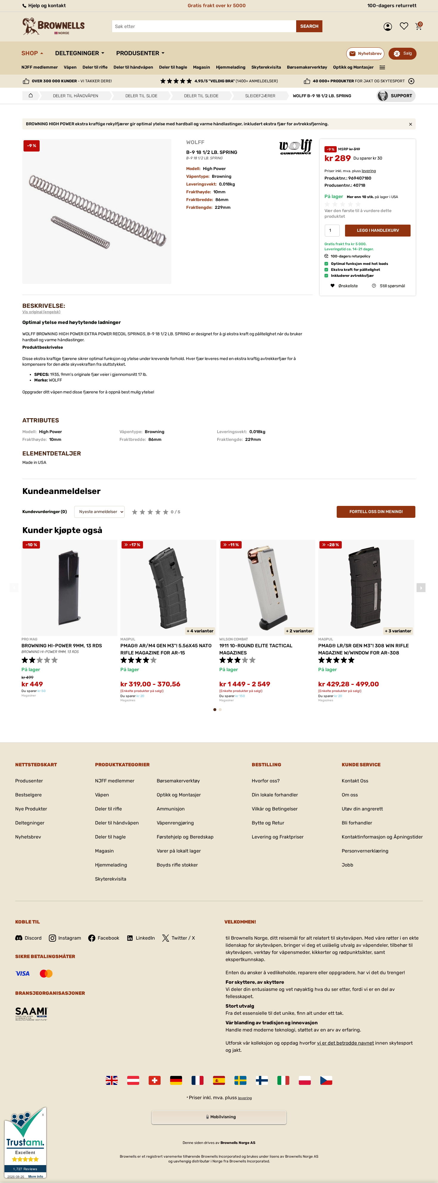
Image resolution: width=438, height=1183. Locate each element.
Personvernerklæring (365, 851)
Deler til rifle (95, 67)
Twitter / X (183, 938)
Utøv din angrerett (362, 809)
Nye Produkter (31, 809)
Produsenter (137, 53)
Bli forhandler (357, 823)
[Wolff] (295, 147)
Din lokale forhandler (275, 795)
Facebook (108, 938)
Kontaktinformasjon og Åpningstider (382, 837)
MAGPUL (127, 639)
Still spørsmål (392, 285)
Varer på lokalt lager (179, 851)
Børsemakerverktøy (307, 67)
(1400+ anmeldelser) (236, 81)
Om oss (350, 795)
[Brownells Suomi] (262, 1080)
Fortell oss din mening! (376, 511)
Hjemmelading (231, 67)
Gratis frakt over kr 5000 (217, 5)
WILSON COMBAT (233, 639)
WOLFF (195, 142)
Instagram (69, 938)
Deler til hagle (173, 67)
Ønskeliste (405, 26)
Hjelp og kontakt (46, 5)
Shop (29, 53)
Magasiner (28, 695)
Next (421, 587)
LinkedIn (145, 938)
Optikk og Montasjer (353, 67)
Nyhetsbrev (28, 837)
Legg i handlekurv (378, 230)
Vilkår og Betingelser (275, 809)
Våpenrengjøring (175, 823)
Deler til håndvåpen (133, 67)
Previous (14, 587)
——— (382, 67)
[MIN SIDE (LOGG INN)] (389, 26)
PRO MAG (29, 639)
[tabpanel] (69, 618)
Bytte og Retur (268, 823)
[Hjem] (29, 95)
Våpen (70, 67)
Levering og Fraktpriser (278, 837)
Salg (407, 53)
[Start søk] (309, 26)
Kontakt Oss (355, 781)
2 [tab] (222, 712)
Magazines (127, 700)
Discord (33, 938)
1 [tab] (217, 712)
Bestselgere (28, 795)
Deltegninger (77, 53)
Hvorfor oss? (266, 781)
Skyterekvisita (266, 67)
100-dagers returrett (392, 5)
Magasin (201, 67)
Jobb (347, 865)
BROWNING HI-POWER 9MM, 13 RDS (61, 645)
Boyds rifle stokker (177, 865)
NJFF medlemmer (39, 67)
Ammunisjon (171, 809)
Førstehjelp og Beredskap (185, 837)
